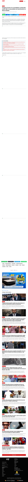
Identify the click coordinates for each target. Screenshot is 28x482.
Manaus (3, 470)
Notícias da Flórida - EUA (6, 445)
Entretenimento (3, 474)
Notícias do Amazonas (19, 263)
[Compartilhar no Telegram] (10, 14)
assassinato (13, 263)
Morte (7, 266)
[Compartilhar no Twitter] (17, 14)
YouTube (15, 464)
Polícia (3, 263)
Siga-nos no (12, 270)
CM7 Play (15, 460)
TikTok (15, 466)
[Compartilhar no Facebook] (7, 14)
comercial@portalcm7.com (17, 469)
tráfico (10, 266)
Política (3, 301)
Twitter (15, 463)
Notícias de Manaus (8, 263)
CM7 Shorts (21, 1)
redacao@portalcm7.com (17, 468)
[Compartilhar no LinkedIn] (14, 14)
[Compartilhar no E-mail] (20, 14)
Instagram (15, 465)
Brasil (3, 398)
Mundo (3, 473)
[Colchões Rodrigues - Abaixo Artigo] (14, 280)
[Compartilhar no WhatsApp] (3, 14)
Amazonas (4, 266)
